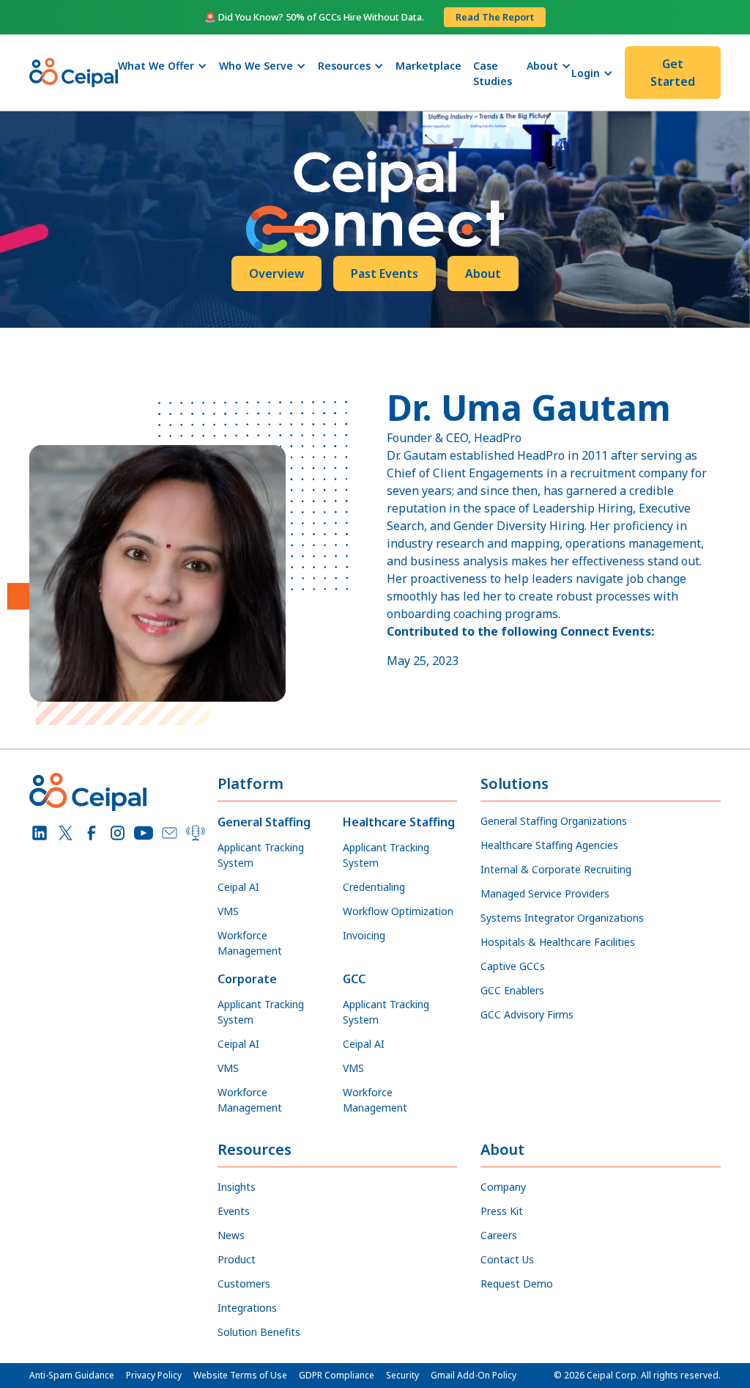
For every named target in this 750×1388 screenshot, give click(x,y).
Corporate (247, 979)
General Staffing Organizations (553, 821)
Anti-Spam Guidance (71, 1375)
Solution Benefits (259, 1332)
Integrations (247, 1308)
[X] (66, 833)
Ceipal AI (238, 887)
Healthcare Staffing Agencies (549, 845)
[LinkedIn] (39, 833)
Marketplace (428, 66)
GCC (354, 979)
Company (503, 1187)
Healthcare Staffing (399, 822)
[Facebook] (91, 833)
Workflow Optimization (398, 911)
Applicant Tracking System (261, 855)
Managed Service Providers (544, 893)
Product (237, 1259)
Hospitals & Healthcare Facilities (557, 942)
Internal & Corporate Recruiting (555, 869)
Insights (237, 1187)
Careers (498, 1235)
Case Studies (492, 73)
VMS (228, 911)
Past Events (384, 273)
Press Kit (501, 1211)
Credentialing (374, 887)
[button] (162, 65)
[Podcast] (195, 833)
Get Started (672, 72)
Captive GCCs (512, 966)
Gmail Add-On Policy (473, 1375)
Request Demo (516, 1283)
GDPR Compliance (336, 1375)
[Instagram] (118, 833)
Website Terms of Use (240, 1375)
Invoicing (364, 935)
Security (402, 1375)
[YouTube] (143, 833)
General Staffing (264, 822)
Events (234, 1211)
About (483, 273)
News (231, 1235)
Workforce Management (250, 943)
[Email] (170, 833)
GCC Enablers (512, 990)
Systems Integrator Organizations (562, 918)
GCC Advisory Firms (526, 1014)
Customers (244, 1283)
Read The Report (495, 16)
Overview (276, 273)
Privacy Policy (154, 1375)
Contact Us (507, 1259)
